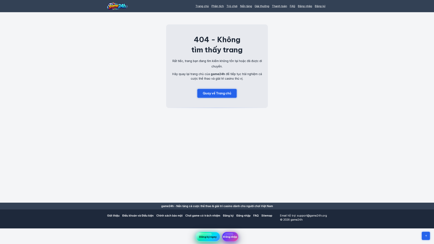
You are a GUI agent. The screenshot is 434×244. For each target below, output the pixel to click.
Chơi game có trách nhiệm (202, 215)
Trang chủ (202, 6)
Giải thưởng (262, 6)
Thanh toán (279, 6)
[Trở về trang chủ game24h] (117, 6)
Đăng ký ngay (208, 236)
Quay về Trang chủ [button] (217, 93)
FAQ (292, 6)
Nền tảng (246, 6)
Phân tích (217, 6)
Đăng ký (320, 6)
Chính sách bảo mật (169, 215)
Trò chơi (231, 6)
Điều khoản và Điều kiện (138, 215)
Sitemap (266, 215)
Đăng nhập (305, 6)
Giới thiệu (113, 215)
